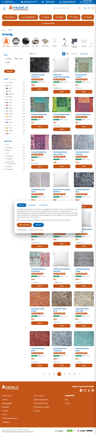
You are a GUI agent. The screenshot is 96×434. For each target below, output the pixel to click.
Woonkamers (31, 17)
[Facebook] (81, 390)
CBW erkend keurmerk (41, 403)
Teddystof (15, 159)
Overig (88, 17)
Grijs (16, 85)
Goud (16, 128)
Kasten (46, 17)
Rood (16, 105)
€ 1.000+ (7, 62)
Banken (12, 17)
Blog (66, 400)
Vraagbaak (6, 422)
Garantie (5, 411)
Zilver (16, 100)
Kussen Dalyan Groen (61, 114)
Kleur (10, 79)
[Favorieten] (89, 8)
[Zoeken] (79, 8)
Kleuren (67, 403)
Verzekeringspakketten (9, 418)
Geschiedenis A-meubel (41, 407)
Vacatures (37, 411)
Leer (15, 153)
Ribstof (15, 150)
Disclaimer (30, 431)
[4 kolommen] (67, 53)
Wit (16, 125)
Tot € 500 (8, 59)
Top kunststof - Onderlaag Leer (15, 162)
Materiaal (8, 141)
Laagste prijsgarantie (41, 400)
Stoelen (60, 17)
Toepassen (9, 71)
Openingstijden (7, 403)
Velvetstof (15, 148)
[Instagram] (85, 390)
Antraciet (16, 94)
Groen (16, 102)
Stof (15, 145)
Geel (16, 116)
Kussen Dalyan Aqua (39, 114)
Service (4, 415)
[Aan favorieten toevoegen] (32, 60)
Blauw (16, 108)
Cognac (16, 114)
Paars (16, 122)
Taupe (16, 111)
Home (4, 30)
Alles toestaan (24, 225)
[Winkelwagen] (93, 8)
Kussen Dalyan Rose (38, 152)
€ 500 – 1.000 (18, 59)
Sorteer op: (74, 54)
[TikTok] (89, 390)
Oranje (16, 131)
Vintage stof (15, 156)
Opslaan (38, 225)
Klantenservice (7, 396)
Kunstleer (15, 166)
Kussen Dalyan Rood (83, 114)
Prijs (5, 55)
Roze (16, 119)
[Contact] (85, 8)
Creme (16, 83)
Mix (16, 133)
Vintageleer (15, 169)
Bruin (16, 91)
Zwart (16, 88)
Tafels (75, 17)
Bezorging (5, 407)
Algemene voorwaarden (9, 431)
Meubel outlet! (49, 23)
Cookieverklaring (21, 431)
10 (74, 374)
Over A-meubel (39, 396)
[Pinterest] (93, 390)
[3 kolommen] (63, 53)
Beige (16, 97)
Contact (5, 400)
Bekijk (40, 89)
